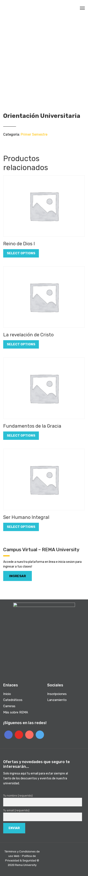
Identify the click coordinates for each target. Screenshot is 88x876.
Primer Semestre (34, 134)
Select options (21, 253)
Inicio (7, 694)
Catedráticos (12, 700)
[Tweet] (10, 144)
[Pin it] (15, 144)
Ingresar (17, 576)
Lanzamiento (57, 700)
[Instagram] (29, 734)
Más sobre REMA (15, 712)
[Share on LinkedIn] (21, 144)
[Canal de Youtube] (19, 734)
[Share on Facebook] (5, 144)
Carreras (9, 706)
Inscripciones (57, 694)
